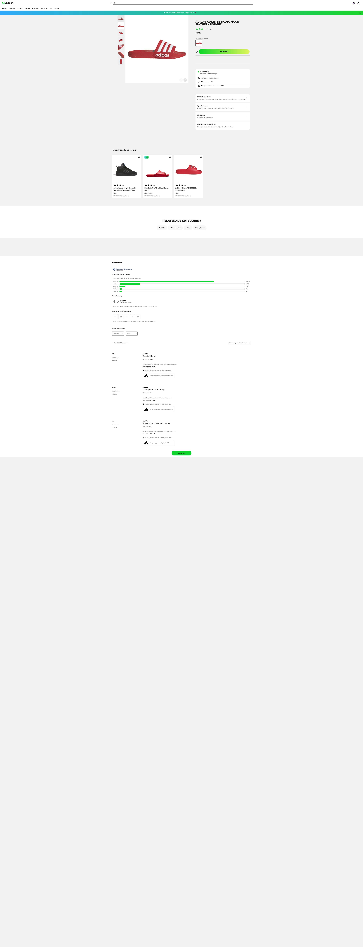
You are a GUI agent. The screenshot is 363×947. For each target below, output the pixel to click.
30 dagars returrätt (207, 82)
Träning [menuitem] (19, 8)
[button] (121, 25)
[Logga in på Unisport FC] (354, 3)
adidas (188, 228)
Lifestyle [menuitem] (35, 8)
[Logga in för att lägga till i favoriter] (196, 52)
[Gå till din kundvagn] (358, 3)
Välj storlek (224, 51)
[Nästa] (185, 80)
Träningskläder (199, 228)
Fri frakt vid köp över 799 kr (209, 78)
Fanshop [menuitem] (12, 8)
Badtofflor (162, 228)
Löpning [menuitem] (27, 8)
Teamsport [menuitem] (43, 8)
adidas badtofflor (175, 228)
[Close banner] (360, 13)
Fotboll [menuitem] (4, 8)
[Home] (7, 3)
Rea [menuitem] (51, 8)
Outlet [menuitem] (57, 8)
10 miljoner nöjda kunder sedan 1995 (212, 86)
